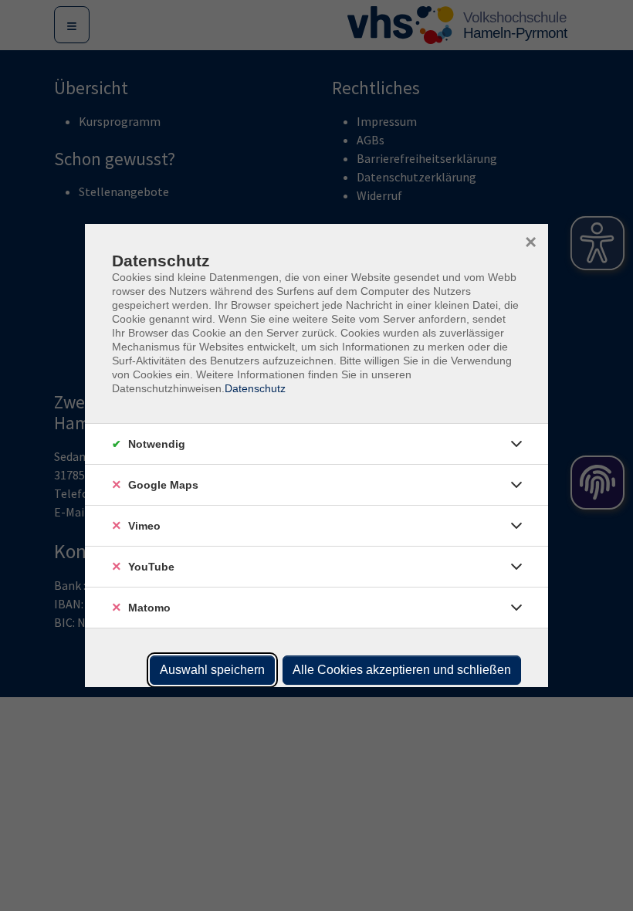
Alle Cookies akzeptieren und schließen (402, 669)
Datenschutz (255, 388)
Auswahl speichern (212, 669)
